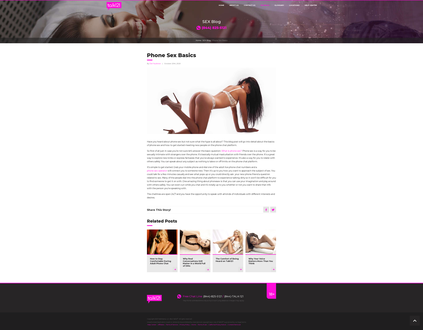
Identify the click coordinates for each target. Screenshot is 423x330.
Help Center (311, 5)
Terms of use (202, 324)
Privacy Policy (185, 324)
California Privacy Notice (217, 324)
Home (221, 5)
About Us (234, 5)
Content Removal (234, 324)
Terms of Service (172, 324)
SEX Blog (265, 5)
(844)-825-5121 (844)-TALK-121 (223, 296)
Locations (294, 5)
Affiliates (161, 324)
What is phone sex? (231, 151)
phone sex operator (157, 170)
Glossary (279, 5)
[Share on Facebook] (266, 210)
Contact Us (249, 5)
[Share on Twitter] (273, 210)
